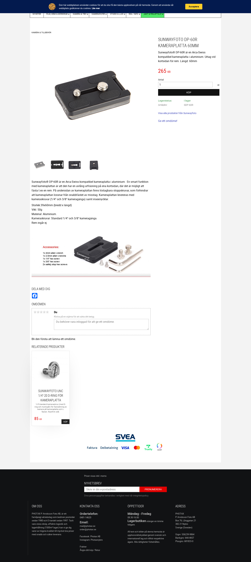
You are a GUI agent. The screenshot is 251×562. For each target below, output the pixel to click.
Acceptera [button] (194, 6)
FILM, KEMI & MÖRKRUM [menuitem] (57, 14)
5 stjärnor (47, 312)
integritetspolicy (140, 495)
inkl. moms (101, 475)
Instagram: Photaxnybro (91, 539)
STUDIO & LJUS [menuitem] (116, 14)
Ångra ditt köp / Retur (90, 550)
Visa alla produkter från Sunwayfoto (177, 113)
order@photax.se (88, 529)
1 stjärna (35, 312)
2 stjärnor (38, 312)
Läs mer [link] (96, 8)
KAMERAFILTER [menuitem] (98, 14)
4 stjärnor (44, 312)
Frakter (83, 546)
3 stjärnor (41, 312)
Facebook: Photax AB (90, 536)
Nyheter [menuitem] (37, 14)
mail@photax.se (87, 525)
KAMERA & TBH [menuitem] (79, 14)
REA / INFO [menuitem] (133, 14)
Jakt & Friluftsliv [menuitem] (153, 14)
